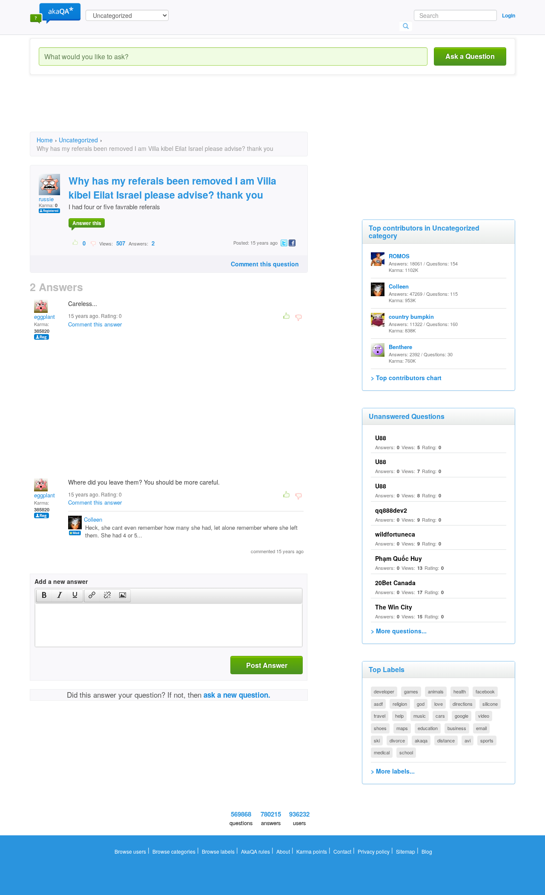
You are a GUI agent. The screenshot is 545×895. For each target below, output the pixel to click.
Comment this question (265, 264)
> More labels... (393, 771)
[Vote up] (75, 243)
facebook (485, 691)
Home (45, 140)
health (459, 691)
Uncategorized (78, 140)
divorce (397, 740)
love (438, 703)
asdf (378, 703)
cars (440, 715)
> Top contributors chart (406, 377)
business (456, 728)
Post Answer (266, 665)
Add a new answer (61, 581)
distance (446, 740)
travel (379, 715)
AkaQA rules (255, 851)
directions (463, 703)
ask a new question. (237, 695)
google (461, 715)
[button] (44, 595)
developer (384, 691)
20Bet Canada (395, 582)
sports (486, 740)
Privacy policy (374, 851)
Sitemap (405, 851)
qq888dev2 (391, 510)
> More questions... (399, 630)
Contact (342, 851)
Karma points (311, 851)
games (411, 691)
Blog (427, 851)
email (481, 728)
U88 (380, 437)
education (428, 728)
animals (436, 691)
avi (467, 740)
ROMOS (399, 256)
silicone (490, 703)
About (283, 851)
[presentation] (44, 596)
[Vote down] (93, 243)
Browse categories (173, 851)
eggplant (44, 316)
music (419, 715)
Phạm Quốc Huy (398, 558)
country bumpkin (411, 316)
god (421, 703)
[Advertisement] (185, 111)
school (406, 752)
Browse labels (218, 851)
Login (508, 15)
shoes (380, 728)
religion (400, 703)
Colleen (93, 519)
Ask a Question (470, 56)
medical (382, 752)
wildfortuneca (395, 534)
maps (402, 728)
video (483, 715)
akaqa (421, 740)
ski (377, 740)
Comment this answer (95, 324)
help (399, 715)
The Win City (393, 607)
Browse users (130, 851)
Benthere (400, 347)
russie (46, 199)
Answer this (86, 223)
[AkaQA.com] (55, 12)
